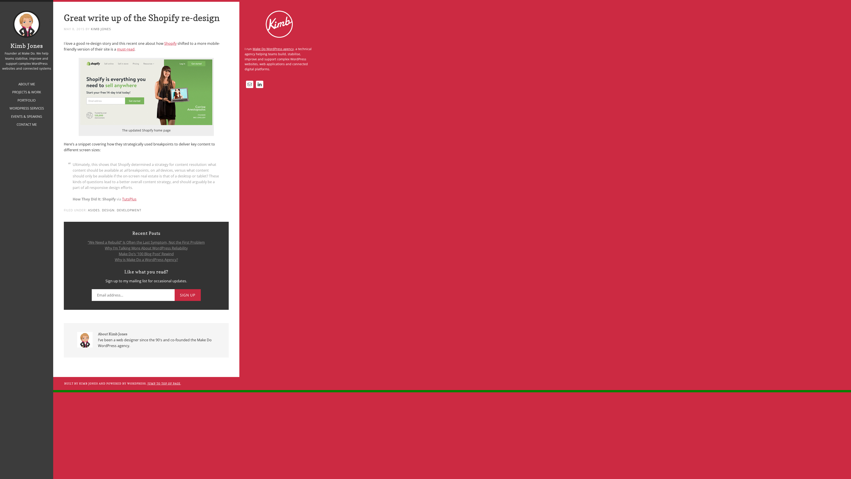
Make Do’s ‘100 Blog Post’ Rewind (146, 253)
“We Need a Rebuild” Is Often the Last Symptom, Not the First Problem (146, 242)
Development (129, 210)
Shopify (170, 43)
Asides (94, 210)
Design (108, 210)
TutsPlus (129, 199)
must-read (126, 49)
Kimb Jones (26, 45)
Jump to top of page (164, 383)
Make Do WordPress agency (273, 49)
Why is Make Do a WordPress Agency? (146, 259)
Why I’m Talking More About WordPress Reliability (146, 248)
